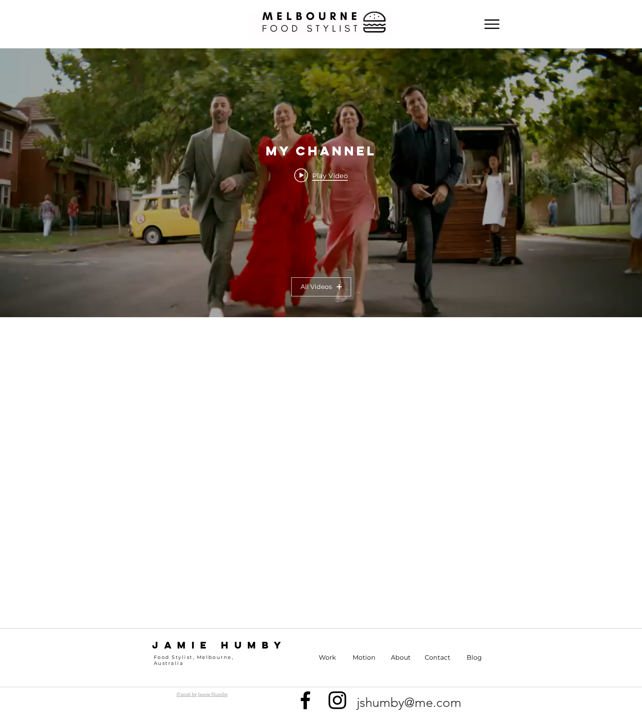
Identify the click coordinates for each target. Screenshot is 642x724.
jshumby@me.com (409, 702)
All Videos (316, 286)
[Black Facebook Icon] (305, 700)
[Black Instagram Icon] (337, 700)
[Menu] (491, 24)
